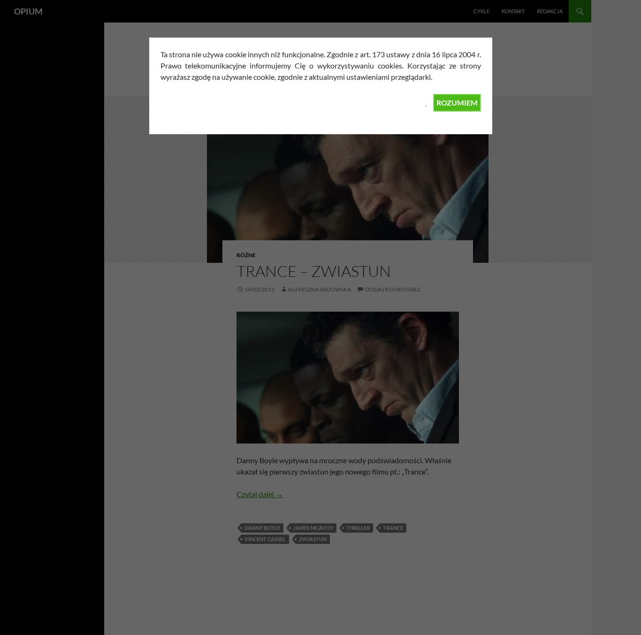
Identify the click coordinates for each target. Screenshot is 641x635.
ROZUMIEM (457, 102)
